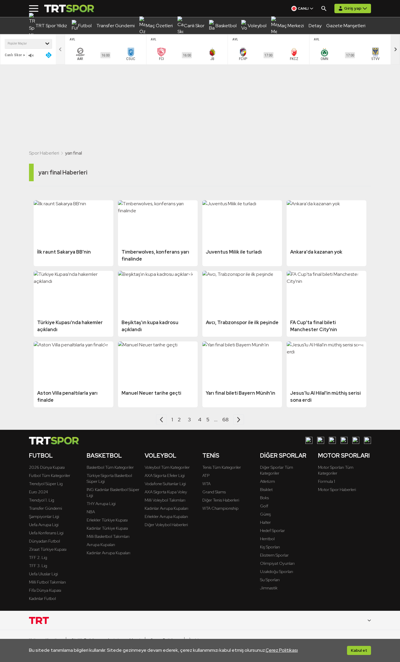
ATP (205, 475)
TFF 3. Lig (38, 565)
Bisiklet (266, 489)
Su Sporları (270, 579)
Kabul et (359, 650)
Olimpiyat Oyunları (277, 563)
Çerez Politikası (282, 650)
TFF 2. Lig (38, 557)
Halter (265, 522)
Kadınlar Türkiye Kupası (107, 528)
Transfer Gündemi (45, 508)
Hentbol (267, 538)
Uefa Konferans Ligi (46, 533)
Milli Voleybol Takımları (165, 500)
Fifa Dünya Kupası (45, 590)
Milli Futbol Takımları (47, 582)
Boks (264, 497)
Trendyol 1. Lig (41, 500)
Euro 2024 (38, 492)
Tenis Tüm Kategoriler (221, 467)
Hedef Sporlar (272, 530)
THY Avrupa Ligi (101, 503)
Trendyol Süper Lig (46, 483)
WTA (206, 483)
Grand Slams (214, 492)
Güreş (265, 514)
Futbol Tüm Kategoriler (49, 475)
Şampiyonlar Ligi (44, 516)
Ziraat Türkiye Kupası (47, 549)
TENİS (210, 455)
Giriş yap (352, 8)
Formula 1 (326, 481)
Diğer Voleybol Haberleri (166, 524)
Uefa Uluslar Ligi (43, 574)
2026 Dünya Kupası (47, 467)
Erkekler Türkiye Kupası (107, 520)
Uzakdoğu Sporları (276, 571)
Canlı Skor (13, 55)
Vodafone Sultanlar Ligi (165, 483)
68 (225, 419)
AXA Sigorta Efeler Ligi (165, 475)
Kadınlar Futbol (42, 598)
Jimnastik (269, 588)
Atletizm (267, 481)
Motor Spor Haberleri (337, 489)
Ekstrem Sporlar (274, 555)
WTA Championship (220, 508)
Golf (264, 506)
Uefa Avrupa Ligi (44, 524)
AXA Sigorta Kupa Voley (166, 492)
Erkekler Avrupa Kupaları (166, 516)
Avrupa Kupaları (101, 544)
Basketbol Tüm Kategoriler (110, 467)
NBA (91, 511)
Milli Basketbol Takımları (108, 536)
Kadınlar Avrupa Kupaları (108, 552)
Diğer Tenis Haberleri (220, 500)
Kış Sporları (270, 547)
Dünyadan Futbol (44, 541)
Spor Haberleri (44, 153)
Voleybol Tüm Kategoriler (167, 467)
